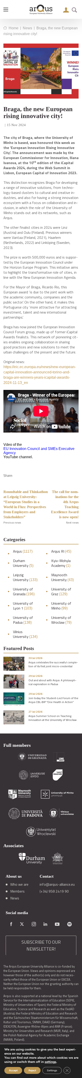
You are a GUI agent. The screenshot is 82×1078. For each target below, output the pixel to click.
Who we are (19, 884)
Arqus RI (61, 551)
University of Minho (61, 606)
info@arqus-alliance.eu (57, 884)
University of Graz (61, 591)
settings (50, 1062)
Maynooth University (62, 577)
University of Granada (24, 591)
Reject (32, 1070)
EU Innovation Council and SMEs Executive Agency (38, 451)
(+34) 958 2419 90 (54, 891)
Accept (13, 1070)
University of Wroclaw (61, 620)
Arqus (23, 551)
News (14, 898)
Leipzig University (25, 577)
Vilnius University (25, 634)
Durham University (23, 563)
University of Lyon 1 (23, 606)
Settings (52, 1070)
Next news (72, 522)
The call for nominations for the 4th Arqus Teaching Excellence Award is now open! (65, 504)
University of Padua (23, 620)
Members (17, 891)
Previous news (12, 522)
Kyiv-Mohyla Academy (61, 563)
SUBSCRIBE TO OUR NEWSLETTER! (41, 945)
